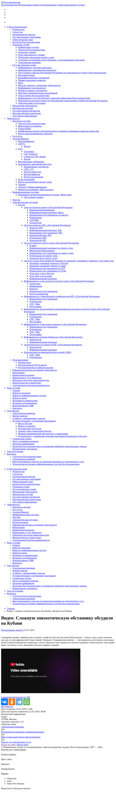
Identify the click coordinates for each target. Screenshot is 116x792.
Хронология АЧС (37, 240)
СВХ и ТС (29, 169)
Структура (17, 32)
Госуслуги (17, 136)
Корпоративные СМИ (23, 405)
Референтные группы (28, 47)
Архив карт (35, 283)
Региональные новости (12, 630)
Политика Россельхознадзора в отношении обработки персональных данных (49, 446)
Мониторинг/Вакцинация (41, 250)
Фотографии (35, 306)
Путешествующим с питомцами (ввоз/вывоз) (34, 421)
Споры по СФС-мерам (35, 156)
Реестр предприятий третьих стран (35, 182)
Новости (33, 289)
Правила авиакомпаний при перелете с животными (43, 433)
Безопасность (19, 697)
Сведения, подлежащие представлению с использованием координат (51, 60)
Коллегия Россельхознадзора (26, 42)
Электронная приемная (29, 62)
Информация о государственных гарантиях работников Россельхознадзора (54, 98)
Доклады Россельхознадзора (31, 50)
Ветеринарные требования (31, 161)
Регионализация (20, 360)
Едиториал (29, 151)
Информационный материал (43, 278)
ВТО (20, 149)
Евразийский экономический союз (35, 164)
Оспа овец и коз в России (41, 273)
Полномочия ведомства (23, 34)
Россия (21, 205)
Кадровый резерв (26, 75)
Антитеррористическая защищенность (31, 385)
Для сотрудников (15, 451)
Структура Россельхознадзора (26, 456)
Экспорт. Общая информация (32, 187)
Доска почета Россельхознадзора (34, 95)
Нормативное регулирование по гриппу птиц (51, 253)
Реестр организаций (33, 177)
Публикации (35, 217)
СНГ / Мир (34, 304)
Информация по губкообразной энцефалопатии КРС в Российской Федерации (62, 296)
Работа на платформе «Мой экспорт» (36, 189)
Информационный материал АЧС (45, 230)
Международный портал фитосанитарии (20, 737)
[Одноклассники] (11, 702)
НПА (20, 83)
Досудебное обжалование (24, 116)
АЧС (28, 697)
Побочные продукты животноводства (30, 380)
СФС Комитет (30, 154)
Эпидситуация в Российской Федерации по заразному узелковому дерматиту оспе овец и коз (69, 261)
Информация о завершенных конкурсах (37, 70)
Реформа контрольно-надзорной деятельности (34, 370)
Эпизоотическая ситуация (25, 202)
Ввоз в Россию (25, 423)
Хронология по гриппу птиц (43, 258)
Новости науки (19, 398)
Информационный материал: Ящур (46, 212)
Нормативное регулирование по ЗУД (47, 268)
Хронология (35, 222)
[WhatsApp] (26, 702)
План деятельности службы (31, 55)
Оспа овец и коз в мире (40, 276)
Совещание (6, 697)
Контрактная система (22, 108)
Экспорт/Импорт (20, 139)
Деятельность (13, 118)
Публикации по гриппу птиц (43, 255)
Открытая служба (20, 44)
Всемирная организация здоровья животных (22, 732)
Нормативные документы (36, 167)
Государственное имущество (26, 111)
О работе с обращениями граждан (28, 418)
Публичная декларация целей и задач (36, 57)
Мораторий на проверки (30, 126)
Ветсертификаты (26, 141)
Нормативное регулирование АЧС (46, 233)
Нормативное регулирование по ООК (47, 271)
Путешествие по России (29, 428)
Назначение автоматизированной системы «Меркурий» (45, 194)
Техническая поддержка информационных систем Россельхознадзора (46, 464)
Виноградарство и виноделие (26, 383)
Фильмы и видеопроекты (24, 403)
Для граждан (13, 411)
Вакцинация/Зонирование (42, 210)
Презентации (24, 362)
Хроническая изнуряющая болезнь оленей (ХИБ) (47, 352)
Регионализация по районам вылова (35, 367)
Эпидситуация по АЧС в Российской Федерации (47, 225)
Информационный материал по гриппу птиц (51, 248)
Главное (16, 390)
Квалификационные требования (33, 78)
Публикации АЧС (38, 238)
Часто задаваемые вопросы (25, 441)
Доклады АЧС (36, 228)
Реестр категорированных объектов (35, 133)
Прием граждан (20, 416)
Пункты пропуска (32, 172)
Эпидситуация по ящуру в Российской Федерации (48, 207)
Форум (27, 146)
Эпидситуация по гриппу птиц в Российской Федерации (51, 243)
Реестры (16, 200)
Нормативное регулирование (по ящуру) (49, 215)
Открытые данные (27, 52)
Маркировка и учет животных (27, 378)
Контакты (17, 408)
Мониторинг (18, 372)
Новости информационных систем (29, 395)
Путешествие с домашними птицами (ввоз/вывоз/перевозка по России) (52, 436)
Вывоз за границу (26, 426)
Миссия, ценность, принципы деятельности (39, 85)
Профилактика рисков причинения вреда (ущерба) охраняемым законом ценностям (58, 131)
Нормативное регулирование (43, 291)
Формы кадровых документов (32, 90)
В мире (32, 245)
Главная (10, 608)
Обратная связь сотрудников (32, 103)
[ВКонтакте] (4, 702)
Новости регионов (21, 393)
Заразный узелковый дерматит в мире (47, 266)
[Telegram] (19, 702)
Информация (35, 286)
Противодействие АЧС (40, 235)
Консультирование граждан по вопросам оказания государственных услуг (48, 461)
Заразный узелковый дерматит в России (48, 263)
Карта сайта (22, 744)
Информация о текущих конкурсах (35, 67)
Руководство (18, 29)
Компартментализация (23, 375)
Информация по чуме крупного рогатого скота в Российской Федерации (59, 281)
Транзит (22, 184)
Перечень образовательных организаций (37, 93)
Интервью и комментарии (25, 400)
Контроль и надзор (21, 121)
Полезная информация (23, 444)
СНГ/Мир (34, 220)
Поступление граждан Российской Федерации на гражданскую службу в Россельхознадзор (62, 72)
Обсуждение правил (33, 197)
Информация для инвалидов (32, 88)
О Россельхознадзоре (17, 27)
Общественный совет (22, 39)
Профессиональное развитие (32, 80)
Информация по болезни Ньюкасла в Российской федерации (53, 337)
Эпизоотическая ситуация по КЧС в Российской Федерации (53, 344)
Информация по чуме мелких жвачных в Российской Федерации (55, 324)
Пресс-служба (13, 388)
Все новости (7, 706)
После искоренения (38, 294)
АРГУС (21, 144)
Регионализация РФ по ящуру (32, 365)
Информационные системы (25, 192)
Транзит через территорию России (34, 431)
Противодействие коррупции (26, 113)
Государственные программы (26, 37)
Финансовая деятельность (24, 106)
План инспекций (26, 179)
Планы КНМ (24, 128)
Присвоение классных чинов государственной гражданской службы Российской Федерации (63, 100)
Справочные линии (21, 439)
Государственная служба (24, 65)
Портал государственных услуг (16, 742)
